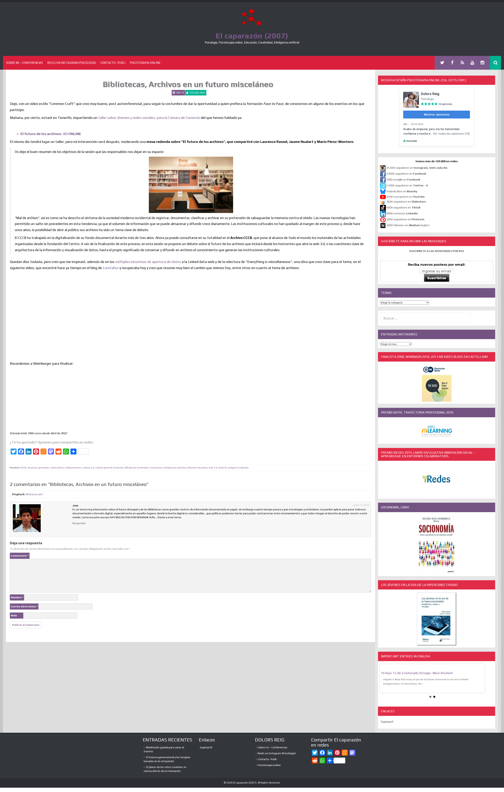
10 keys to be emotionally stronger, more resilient (417, 673)
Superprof (387, 721)
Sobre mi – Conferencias (24, 62)
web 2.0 (213, 467)
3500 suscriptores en (405, 196)
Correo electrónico (24, 606)
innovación (156, 467)
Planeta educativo (198, 467)
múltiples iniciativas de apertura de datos (148, 262)
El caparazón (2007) (252, 35)
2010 (23, 467)
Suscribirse (436, 278)
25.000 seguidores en (416, 167)
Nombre (17, 597)
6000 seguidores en (403, 207)
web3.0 (223, 467)
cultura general (103, 467)
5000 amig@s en (403, 179)
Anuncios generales (38, 467)
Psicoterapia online (145, 62)
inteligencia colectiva (174, 467)
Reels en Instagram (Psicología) (71, 62)
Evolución (118, 467)
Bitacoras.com (34, 494)
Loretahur (111, 268)
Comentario (20, 555)
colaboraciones (73, 467)
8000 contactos (402, 213)
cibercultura (57, 467)
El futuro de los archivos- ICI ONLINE (50, 134)
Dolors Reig (197, 92)
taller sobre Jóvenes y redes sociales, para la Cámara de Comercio (148, 118)
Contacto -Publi (112, 62)
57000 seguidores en (407, 185)
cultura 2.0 (88, 467)
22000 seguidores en (406, 173)
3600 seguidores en (406, 201)
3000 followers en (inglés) (407, 225)
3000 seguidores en (405, 219)
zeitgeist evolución (238, 467)
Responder (79, 523)
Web (14, 615)
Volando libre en (401, 191)
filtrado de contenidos (137, 467)
